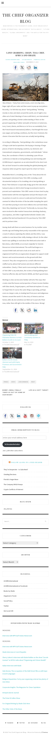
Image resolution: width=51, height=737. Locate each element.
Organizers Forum (10, 596)
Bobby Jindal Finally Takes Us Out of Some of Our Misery (13, 392)
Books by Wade (9, 591)
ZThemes (44, 732)
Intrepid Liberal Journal (10, 693)
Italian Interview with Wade (11, 666)
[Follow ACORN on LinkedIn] (18, 416)
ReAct (33, 382)
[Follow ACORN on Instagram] (32, 416)
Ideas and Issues (19, 62)
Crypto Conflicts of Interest (13, 489)
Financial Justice (39, 59)
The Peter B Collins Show (11, 698)
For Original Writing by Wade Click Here (16, 703)
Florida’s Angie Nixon (11, 479)
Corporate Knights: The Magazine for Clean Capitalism (21, 687)
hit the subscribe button (12, 444)
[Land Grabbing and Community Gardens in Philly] (34, 328)
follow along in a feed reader (26, 462)
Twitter (6, 606)
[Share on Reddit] (29, 67)
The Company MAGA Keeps (13, 484)
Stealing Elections (10, 474)
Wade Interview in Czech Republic (14, 652)
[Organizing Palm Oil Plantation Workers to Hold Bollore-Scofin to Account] (12, 328)
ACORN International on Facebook (16, 586)
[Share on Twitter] (22, 67)
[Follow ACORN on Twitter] (12, 416)
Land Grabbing (23, 382)
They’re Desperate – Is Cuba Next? (16, 469)
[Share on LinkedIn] (35, 67)
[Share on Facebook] (15, 67)
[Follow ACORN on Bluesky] (38, 416)
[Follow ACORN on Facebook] (5, 416)
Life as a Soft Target (39, 390)
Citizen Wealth (27, 59)
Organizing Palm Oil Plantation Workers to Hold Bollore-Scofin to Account (11, 337)
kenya (13, 382)
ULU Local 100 (8, 611)
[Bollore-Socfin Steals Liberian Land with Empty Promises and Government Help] (12, 353)
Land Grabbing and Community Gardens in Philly (32, 337)
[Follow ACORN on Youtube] (25, 416)
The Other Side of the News (12, 709)
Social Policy (8, 601)
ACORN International (13, 59)
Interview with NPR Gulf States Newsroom (17, 636)
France (6, 382)
